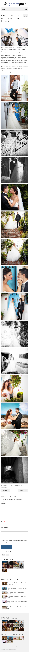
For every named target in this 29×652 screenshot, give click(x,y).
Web (2, 533)
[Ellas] (4, 566)
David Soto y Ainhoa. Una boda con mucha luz (16, 607)
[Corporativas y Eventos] (21, 563)
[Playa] (16, 563)
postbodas (3, 487)
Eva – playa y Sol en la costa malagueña (16, 592)
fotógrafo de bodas (7, 485)
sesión (6, 487)
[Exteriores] (4, 570)
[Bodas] (16, 566)
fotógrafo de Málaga (14, 485)
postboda (24, 485)
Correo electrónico (4, 527)
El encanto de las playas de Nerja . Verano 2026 (16, 596)
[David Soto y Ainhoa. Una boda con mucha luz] (10, 641)
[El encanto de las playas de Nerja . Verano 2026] (21, 638)
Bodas (8, 23)
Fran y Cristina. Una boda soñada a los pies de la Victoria (17, 583)
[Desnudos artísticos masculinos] (10, 566)
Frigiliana (18, 485)
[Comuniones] (10, 629)
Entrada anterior (5, 490)
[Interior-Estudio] (21, 566)
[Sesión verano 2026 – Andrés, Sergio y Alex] (10, 638)
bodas (3, 485)
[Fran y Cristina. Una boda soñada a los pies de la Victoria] (4, 638)
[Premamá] (10, 563)
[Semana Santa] (4, 563)
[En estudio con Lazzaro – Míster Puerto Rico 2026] (4, 641)
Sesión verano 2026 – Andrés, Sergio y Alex (17, 588)
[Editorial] (16, 629)
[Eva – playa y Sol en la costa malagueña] (16, 638)
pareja (22, 485)
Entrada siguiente (23, 490)
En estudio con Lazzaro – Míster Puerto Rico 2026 (17, 602)
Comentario (3, 503)
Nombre (3, 521)
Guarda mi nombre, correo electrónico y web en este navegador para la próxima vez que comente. (14, 541)
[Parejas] (21, 629)
